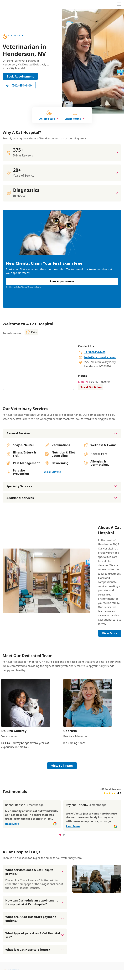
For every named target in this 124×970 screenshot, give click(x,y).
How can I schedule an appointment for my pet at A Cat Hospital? (31, 902)
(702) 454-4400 (22, 85)
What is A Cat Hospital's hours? (27, 950)
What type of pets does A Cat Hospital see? (32, 935)
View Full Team (62, 766)
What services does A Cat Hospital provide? (29, 872)
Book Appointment (20, 76)
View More (109, 633)
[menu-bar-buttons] (119, 4)
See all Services (52, 471)
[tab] (60, 835)
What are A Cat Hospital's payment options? (30, 919)
